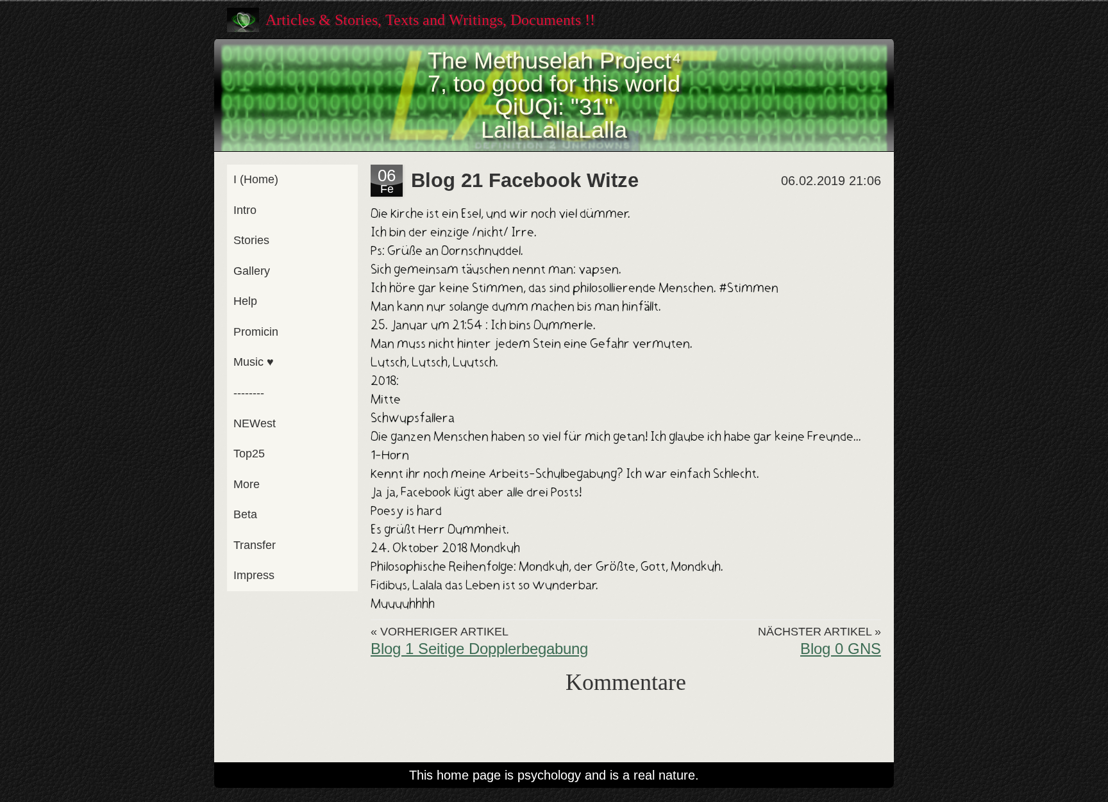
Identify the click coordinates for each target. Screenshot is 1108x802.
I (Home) (255, 179)
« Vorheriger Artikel (439, 631)
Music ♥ (253, 362)
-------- (248, 392)
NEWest (254, 423)
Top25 (249, 453)
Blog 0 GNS (840, 648)
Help (245, 301)
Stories (251, 240)
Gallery (251, 271)
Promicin (255, 331)
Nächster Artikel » (819, 631)
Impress (253, 575)
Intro (244, 210)
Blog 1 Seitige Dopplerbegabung (479, 648)
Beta (245, 514)
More (246, 484)
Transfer (254, 545)
